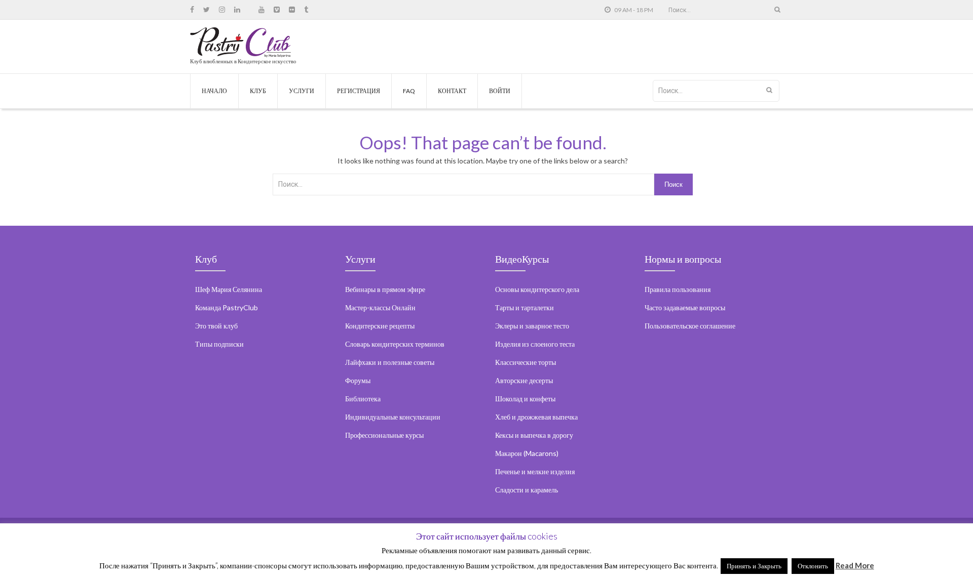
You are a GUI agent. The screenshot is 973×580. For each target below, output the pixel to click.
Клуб (258, 91)
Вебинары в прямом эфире (385, 289)
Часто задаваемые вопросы (685, 307)
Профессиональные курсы (384, 435)
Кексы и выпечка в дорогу (534, 435)
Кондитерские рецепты (380, 325)
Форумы (357, 380)
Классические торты (525, 362)
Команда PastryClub (226, 307)
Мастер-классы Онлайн (380, 307)
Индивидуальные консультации (392, 416)
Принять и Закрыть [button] (754, 566)
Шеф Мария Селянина (228, 289)
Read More (855, 565)
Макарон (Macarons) (526, 453)
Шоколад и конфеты (525, 398)
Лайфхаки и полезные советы (389, 362)
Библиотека (363, 398)
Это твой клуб (216, 325)
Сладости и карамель (526, 489)
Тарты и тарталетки (524, 307)
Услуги (301, 91)
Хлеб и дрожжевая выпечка (536, 416)
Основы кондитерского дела (537, 289)
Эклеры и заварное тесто (532, 325)
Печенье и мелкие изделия (535, 471)
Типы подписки (219, 344)
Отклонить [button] (813, 566)
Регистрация (358, 91)
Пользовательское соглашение (690, 325)
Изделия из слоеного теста (535, 344)
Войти (499, 91)
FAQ (409, 91)
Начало (214, 91)
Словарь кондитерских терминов (394, 344)
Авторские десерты (524, 380)
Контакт (452, 91)
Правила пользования (677, 289)
